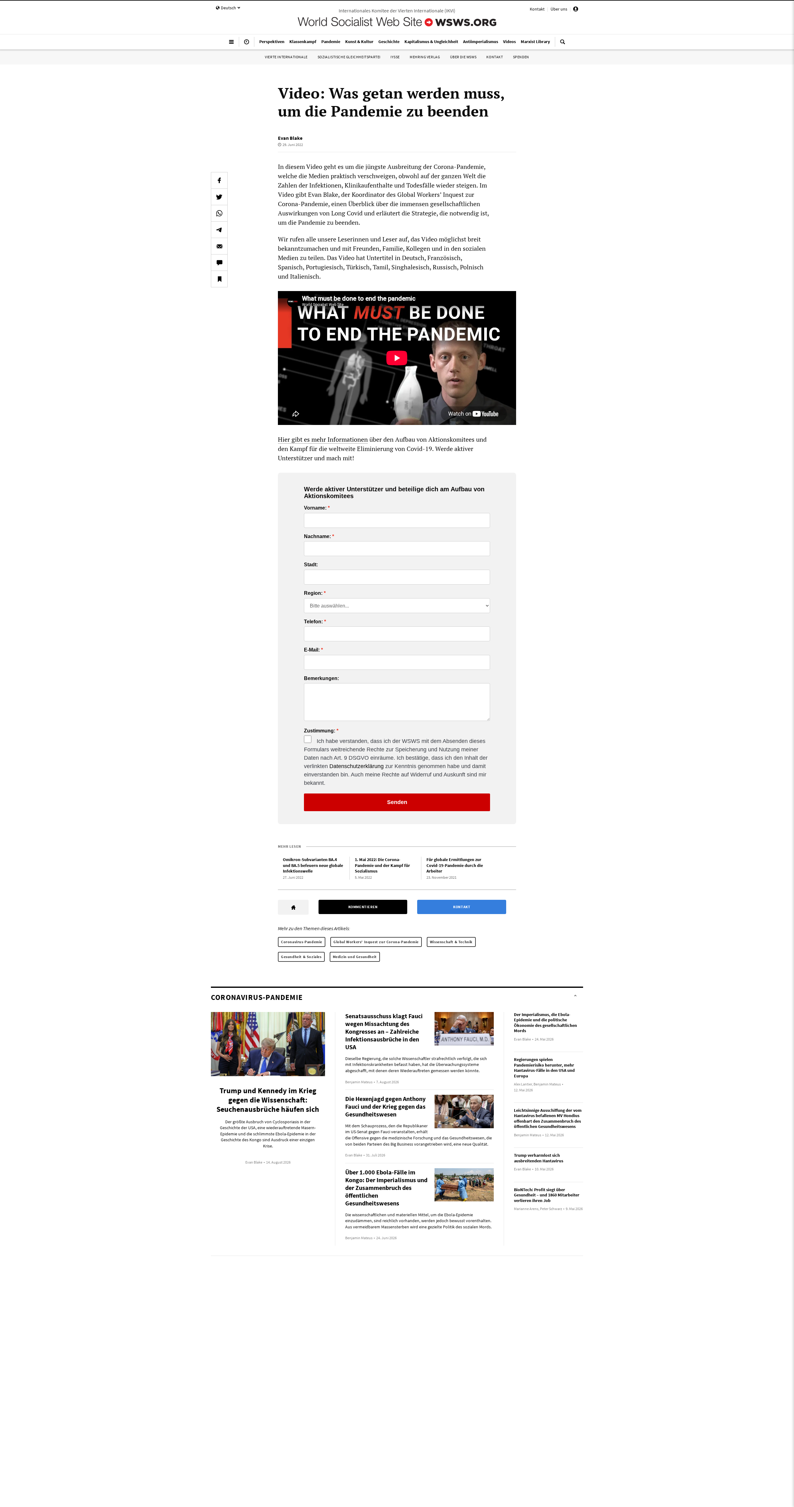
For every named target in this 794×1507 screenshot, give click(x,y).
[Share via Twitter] (219, 197)
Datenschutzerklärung (356, 766)
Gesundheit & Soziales (301, 956)
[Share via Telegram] (219, 230)
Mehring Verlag (425, 57)
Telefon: (313, 621)
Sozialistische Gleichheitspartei (349, 57)
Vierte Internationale (286, 57)
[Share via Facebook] (219, 180)
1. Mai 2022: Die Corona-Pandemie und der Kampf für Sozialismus (382, 865)
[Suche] (562, 44)
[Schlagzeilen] (246, 44)
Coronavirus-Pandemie (301, 941)
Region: (313, 593)
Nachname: (317, 536)
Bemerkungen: (321, 678)
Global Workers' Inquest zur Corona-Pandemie (376, 941)
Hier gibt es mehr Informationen (323, 439)
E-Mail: (312, 649)
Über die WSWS (463, 57)
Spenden (521, 57)
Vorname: (315, 508)
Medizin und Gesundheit (355, 956)
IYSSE (395, 57)
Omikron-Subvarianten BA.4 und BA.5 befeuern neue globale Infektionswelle (313, 865)
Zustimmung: (319, 730)
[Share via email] (219, 246)
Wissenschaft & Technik (451, 941)
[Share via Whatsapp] (219, 213)
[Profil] (575, 10)
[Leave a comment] (219, 262)
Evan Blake (290, 138)
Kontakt (537, 9)
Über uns (559, 9)
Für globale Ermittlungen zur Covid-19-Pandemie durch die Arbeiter (454, 865)
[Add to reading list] (219, 279)
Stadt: (311, 564)
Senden (397, 802)
